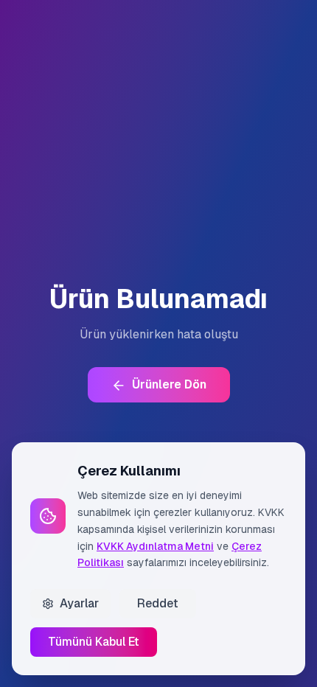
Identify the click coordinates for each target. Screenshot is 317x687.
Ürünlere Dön (169, 384)
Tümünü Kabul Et (93, 641)
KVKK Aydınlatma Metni (155, 546)
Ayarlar (79, 603)
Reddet (157, 603)
